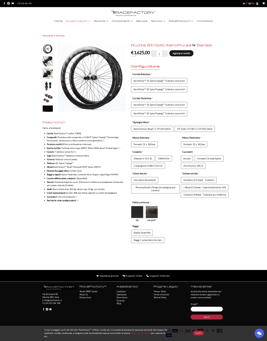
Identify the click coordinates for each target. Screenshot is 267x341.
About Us (83, 294)
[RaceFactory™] (133, 13)
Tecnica (156, 21)
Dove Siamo (122, 297)
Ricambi (99, 21)
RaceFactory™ (179, 21)
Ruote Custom (76, 21)
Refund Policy (160, 297)
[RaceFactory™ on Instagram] (9, 3)
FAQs (119, 303)
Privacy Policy (160, 291)
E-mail (194, 304)
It (246, 3)
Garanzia (121, 300)
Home (58, 21)
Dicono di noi (85, 297)
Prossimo (60, 35)
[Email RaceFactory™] (13, 3)
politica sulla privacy (140, 333)
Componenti (121, 21)
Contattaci (205, 21)
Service (141, 21)
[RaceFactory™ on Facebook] (5, 3)
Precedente (47, 35)
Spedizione (122, 294)
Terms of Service (161, 294)
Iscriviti (207, 317)
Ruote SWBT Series (88, 291)
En (253, 3)
